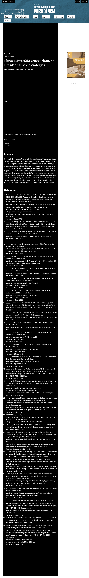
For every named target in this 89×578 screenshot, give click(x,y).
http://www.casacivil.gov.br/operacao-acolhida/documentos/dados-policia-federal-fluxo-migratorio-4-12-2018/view (29, 494)
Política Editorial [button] (21, 17)
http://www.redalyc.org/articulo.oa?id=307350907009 (24, 439)
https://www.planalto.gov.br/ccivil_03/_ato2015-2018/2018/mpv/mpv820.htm (22, 362)
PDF (6, 101)
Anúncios (71, 17)
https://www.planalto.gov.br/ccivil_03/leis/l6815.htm (24, 327)
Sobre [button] (7, 17)
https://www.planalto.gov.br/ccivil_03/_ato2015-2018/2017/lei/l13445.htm (22, 338)
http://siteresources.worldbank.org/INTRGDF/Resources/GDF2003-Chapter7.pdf (29, 511)
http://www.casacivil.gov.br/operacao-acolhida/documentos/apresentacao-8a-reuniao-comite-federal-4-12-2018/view (29, 214)
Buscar (7, 20)
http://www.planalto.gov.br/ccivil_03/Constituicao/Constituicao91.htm (30, 226)
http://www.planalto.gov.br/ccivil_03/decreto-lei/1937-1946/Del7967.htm (31, 273)
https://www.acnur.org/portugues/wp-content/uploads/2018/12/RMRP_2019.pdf (20, 541)
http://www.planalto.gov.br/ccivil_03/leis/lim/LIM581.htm (25, 307)
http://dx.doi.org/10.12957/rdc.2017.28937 (33, 456)
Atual (35, 17)
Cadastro (84, 1)
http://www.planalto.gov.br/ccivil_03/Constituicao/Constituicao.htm (29, 236)
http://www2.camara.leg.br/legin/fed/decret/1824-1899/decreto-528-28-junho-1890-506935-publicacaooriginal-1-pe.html (31, 250)
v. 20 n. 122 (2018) (9, 57)
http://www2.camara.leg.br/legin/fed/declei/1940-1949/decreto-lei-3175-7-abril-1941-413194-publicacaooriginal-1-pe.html (31, 262)
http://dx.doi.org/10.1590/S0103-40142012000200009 (24, 422)
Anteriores (45, 17)
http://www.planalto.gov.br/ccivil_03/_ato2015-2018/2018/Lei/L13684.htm (22, 350)
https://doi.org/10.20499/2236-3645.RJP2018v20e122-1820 (21, 134)
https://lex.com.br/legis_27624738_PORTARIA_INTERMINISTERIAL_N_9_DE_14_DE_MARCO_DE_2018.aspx (31, 375)
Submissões (58, 17)
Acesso (77, 1)
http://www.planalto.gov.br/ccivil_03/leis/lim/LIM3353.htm (26, 317)
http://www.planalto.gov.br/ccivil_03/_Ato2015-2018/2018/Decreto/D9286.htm (22, 296)
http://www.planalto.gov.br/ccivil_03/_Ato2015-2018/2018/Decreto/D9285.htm (22, 284)
